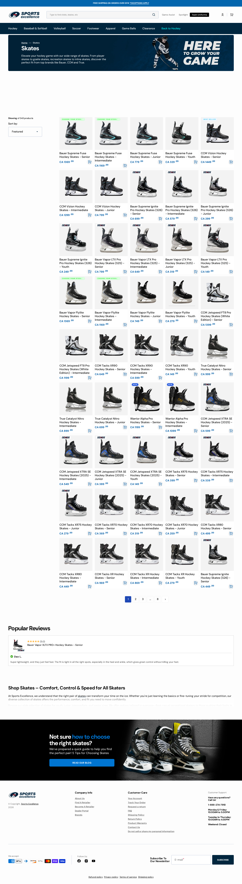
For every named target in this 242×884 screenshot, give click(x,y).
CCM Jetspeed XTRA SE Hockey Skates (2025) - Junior (110, 475)
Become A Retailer (84, 806)
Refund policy (96, 877)
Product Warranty (137, 823)
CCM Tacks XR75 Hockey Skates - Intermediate (217, 473)
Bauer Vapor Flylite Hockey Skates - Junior (145, 314)
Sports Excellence (29, 803)
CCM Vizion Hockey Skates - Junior (107, 208)
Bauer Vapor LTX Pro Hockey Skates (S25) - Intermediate (145, 263)
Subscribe (223, 859)
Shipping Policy (136, 814)
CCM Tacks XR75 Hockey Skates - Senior (181, 473)
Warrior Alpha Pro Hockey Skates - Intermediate (176, 422)
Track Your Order (137, 802)
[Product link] (75, 142)
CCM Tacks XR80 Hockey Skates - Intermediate (70, 577)
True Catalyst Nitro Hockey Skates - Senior (216, 367)
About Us (80, 798)
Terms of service (128, 877)
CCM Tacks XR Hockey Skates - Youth (180, 576)
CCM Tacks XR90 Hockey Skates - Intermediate (141, 369)
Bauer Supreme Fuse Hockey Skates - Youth (180, 155)
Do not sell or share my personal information (151, 831)
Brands (78, 814)
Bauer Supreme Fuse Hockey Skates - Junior (145, 155)
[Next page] (165, 599)
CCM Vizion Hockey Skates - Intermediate (73, 208)
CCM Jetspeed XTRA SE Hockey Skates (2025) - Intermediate (75, 475)
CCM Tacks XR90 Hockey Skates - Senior (110, 367)
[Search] (154, 14)
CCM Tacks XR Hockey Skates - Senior (109, 576)
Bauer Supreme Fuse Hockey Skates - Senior (74, 155)
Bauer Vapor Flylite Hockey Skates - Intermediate (107, 316)
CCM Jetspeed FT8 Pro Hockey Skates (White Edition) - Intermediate (74, 369)
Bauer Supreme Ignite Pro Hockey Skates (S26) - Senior (146, 210)
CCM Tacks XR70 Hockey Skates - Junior (181, 526)
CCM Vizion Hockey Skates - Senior (213, 155)
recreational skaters (183, 705)
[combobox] (102, 14)
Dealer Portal (81, 810)
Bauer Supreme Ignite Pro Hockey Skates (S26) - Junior (217, 210)
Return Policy (135, 819)
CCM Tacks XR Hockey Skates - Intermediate (145, 576)
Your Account (135, 798)
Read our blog (81, 762)
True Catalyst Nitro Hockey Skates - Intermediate (71, 422)
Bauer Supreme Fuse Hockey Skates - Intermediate (108, 156)
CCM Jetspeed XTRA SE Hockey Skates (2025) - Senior (216, 422)
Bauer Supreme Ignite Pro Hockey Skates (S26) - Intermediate (181, 210)
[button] (222, 14)
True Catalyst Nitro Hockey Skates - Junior (110, 420)
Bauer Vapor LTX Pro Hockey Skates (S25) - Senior (109, 263)
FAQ (130, 810)
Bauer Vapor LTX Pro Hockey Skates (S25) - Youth (215, 263)
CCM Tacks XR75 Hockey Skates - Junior (75, 526)
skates (82, 696)
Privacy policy (111, 877)
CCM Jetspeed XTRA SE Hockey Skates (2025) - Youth (146, 475)
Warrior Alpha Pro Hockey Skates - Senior (145, 420)
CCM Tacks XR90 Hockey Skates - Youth (180, 367)
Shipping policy (146, 877)
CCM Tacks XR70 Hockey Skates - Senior (111, 526)
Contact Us (134, 827)
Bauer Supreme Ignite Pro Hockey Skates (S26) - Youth (75, 263)
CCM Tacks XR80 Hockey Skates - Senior (216, 526)
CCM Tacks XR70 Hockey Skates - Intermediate (146, 526)
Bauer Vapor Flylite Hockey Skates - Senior (74, 314)
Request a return (137, 806)
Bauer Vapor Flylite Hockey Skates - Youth (180, 314)
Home (24, 43)
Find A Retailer (82, 802)
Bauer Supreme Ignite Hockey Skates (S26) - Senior (215, 577)
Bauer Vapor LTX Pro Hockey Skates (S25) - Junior (180, 263)
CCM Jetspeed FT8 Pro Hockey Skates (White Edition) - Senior (216, 316)
